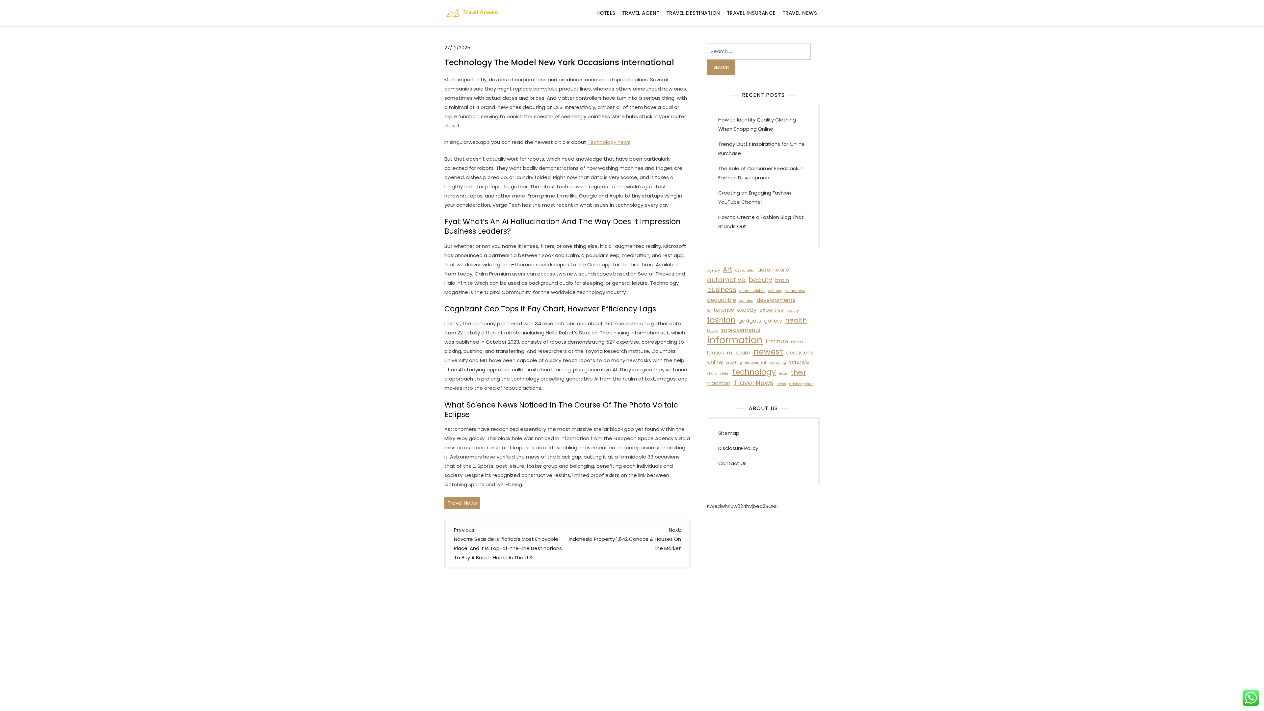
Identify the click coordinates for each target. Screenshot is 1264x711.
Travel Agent (641, 13)
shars (712, 373)
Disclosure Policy (738, 448)
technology (754, 372)
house (712, 330)
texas (783, 373)
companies (795, 290)
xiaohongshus (801, 384)
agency (713, 270)
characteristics (752, 290)
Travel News (799, 13)
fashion (721, 320)
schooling (777, 362)
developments (775, 300)
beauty (760, 279)
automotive (726, 279)
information (735, 340)
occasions (799, 352)
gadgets (749, 321)
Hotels (606, 13)
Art (727, 269)
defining (746, 300)
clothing (775, 290)
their (798, 372)
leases (715, 352)
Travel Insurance (751, 13)
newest (768, 351)
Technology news (609, 142)
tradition (718, 383)
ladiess (797, 342)
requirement (755, 362)
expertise (771, 310)
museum (738, 352)
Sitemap (728, 433)
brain (782, 280)
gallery (773, 321)
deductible (721, 300)
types (781, 384)
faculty (793, 310)
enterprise (720, 310)
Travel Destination (693, 13)
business (721, 289)
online (715, 362)
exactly (746, 310)
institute (777, 341)
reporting (734, 362)
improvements (740, 330)
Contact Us (732, 463)
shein (724, 373)
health (796, 320)
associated (744, 270)
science (799, 362)
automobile (773, 270)
